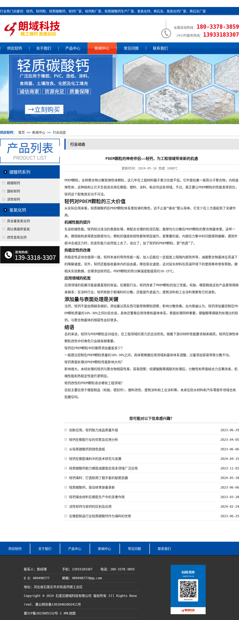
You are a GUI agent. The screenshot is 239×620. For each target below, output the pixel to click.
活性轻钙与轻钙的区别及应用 (90, 506)
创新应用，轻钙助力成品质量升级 (93, 429)
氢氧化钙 (17, 210)
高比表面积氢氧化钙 (15, 230)
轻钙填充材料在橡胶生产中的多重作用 (97, 496)
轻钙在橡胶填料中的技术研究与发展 (95, 458)
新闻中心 (102, 48)
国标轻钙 (13, 191)
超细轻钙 (13, 182)
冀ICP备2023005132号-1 (43, 613)
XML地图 (69, 613)
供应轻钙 (14, 48)
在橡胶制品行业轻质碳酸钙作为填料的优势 (100, 515)
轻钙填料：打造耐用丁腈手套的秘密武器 (98, 477)
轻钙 (67, 194)
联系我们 (160, 48)
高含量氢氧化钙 (18, 220)
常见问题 (131, 48)
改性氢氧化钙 (17, 237)
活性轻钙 (13, 199)
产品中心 (72, 48)
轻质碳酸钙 (99, 208)
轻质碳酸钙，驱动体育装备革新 (92, 487)
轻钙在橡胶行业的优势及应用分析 (93, 439)
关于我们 (43, 48)
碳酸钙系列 (19, 172)
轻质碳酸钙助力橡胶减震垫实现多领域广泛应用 (103, 468)
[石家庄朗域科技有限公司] (32, 35)
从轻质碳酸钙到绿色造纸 (87, 449)
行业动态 (59, 132)
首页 (21, 132)
